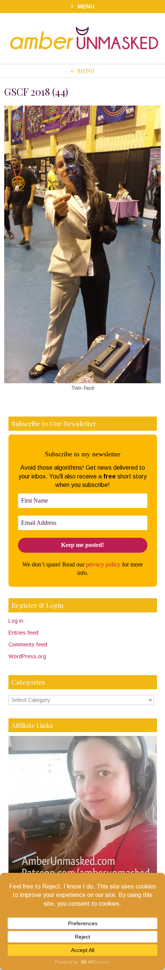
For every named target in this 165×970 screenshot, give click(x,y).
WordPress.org (27, 656)
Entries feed (23, 633)
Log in (15, 621)
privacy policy (103, 564)
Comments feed (27, 644)
